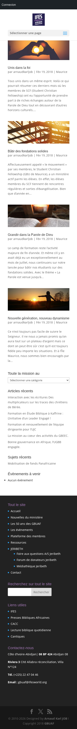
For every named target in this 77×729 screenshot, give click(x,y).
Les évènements (22, 530)
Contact (16, 572)
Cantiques (18, 636)
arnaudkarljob (23, 72)
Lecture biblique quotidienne (31, 630)
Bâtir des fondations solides (28, 151)
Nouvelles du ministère (27, 517)
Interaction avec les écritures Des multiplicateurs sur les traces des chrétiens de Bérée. (38, 402)
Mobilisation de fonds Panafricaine (32, 463)
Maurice (61, 72)
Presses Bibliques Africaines (30, 618)
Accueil (16, 511)
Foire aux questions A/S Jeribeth (39, 554)
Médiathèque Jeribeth (32, 566)
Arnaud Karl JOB (55, 718)
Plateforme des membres (28, 536)
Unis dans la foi (19, 67)
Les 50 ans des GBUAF (26, 524)
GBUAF (49, 723)
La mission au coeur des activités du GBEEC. (38, 436)
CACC (14, 624)
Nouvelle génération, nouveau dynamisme (38, 318)
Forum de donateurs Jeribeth (36, 560)
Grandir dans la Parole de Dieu (30, 234)
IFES (13, 611)
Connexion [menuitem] (9, 4)
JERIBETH (17, 549)
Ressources (18, 542)
